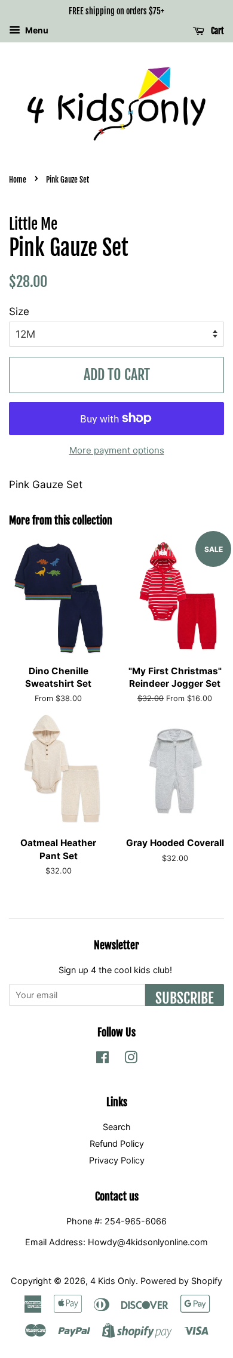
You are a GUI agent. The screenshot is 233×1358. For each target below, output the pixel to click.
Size (19, 311)
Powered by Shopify (181, 1281)
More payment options (116, 450)
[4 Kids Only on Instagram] (130, 1059)
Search (117, 1127)
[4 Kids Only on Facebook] (102, 1059)
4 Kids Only (113, 1281)
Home (17, 179)
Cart (216, 31)
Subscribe (184, 997)
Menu (35, 30)
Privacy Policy (117, 1160)
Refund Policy (117, 1143)
